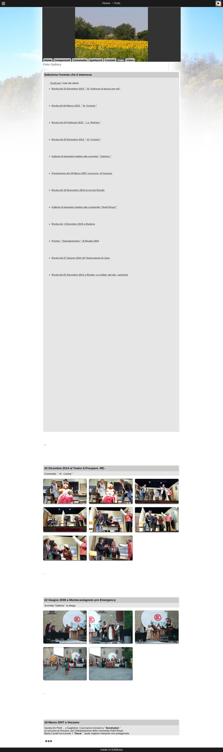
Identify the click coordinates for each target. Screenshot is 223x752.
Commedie (80, 60)
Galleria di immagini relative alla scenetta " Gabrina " (81, 156)
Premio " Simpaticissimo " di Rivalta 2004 (75, 241)
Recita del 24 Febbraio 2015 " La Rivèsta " (76, 122)
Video (130, 60)
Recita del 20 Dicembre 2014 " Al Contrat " (76, 139)
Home (106, 3)
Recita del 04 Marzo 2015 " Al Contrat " (74, 105)
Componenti (62, 60)
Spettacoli (95, 60)
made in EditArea (111, 749)
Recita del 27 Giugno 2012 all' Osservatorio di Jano (81, 258)
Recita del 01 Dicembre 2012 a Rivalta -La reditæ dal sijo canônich (90, 275)
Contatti (110, 60)
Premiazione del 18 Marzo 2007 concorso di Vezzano (82, 173)
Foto (117, 3)
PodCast (55, 83)
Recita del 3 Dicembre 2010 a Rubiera (73, 224)
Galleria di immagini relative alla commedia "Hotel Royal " (84, 207)
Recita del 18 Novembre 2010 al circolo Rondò (78, 190)
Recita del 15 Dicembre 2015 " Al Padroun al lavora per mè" (86, 88)
